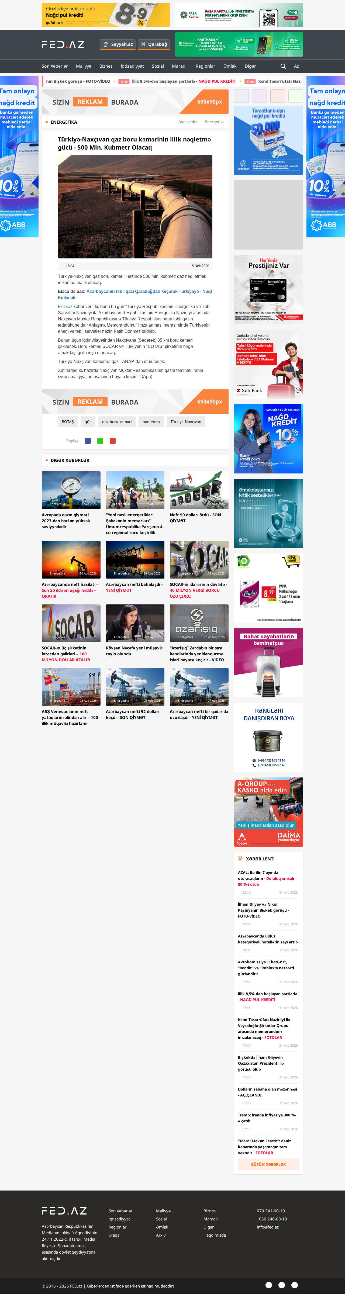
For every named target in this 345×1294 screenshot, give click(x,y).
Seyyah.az (122, 44)
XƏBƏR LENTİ (260, 859)
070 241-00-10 (271, 1210)
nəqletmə (151, 421)
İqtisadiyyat (132, 66)
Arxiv (161, 1235)
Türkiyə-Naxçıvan (186, 421)
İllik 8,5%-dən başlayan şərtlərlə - (106, 81)
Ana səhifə (188, 121)
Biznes (106, 66)
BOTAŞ (68, 421)
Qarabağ (157, 44)
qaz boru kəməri (117, 421)
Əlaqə (114, 1235)
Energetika (215, 121)
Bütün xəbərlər (268, 1164)
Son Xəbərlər (55, 66)
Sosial (158, 66)
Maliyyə (83, 66)
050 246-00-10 (272, 1219)
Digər (250, 66)
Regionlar (205, 66)
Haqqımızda (214, 1235)
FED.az (65, 306)
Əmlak (230, 66)
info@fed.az (268, 1227)
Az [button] (297, 66)
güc (88, 421)
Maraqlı (180, 66)
